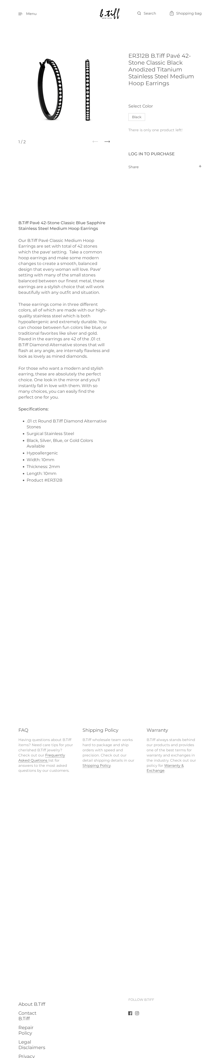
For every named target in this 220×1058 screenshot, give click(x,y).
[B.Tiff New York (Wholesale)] (110, 13)
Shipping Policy (96, 765)
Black (136, 117)
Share (133, 166)
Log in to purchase (151, 153)
